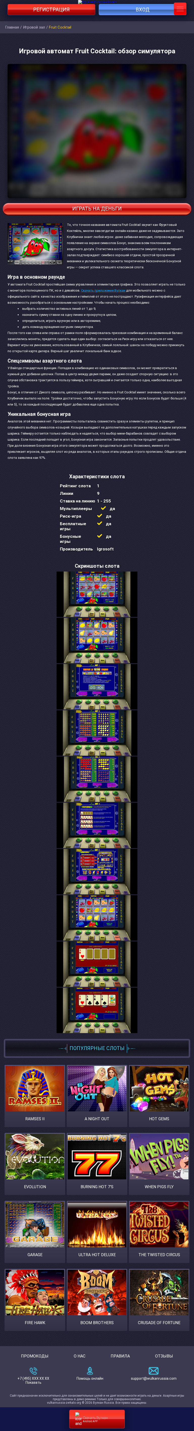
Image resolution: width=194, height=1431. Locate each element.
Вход (143, 10)
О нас (79, 1356)
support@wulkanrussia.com (154, 1378)
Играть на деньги (97, 209)
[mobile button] (180, 9)
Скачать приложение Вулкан (103, 290)
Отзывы (164, 1356)
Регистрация (51, 10)
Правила (120, 1356)
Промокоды (34, 1356)
